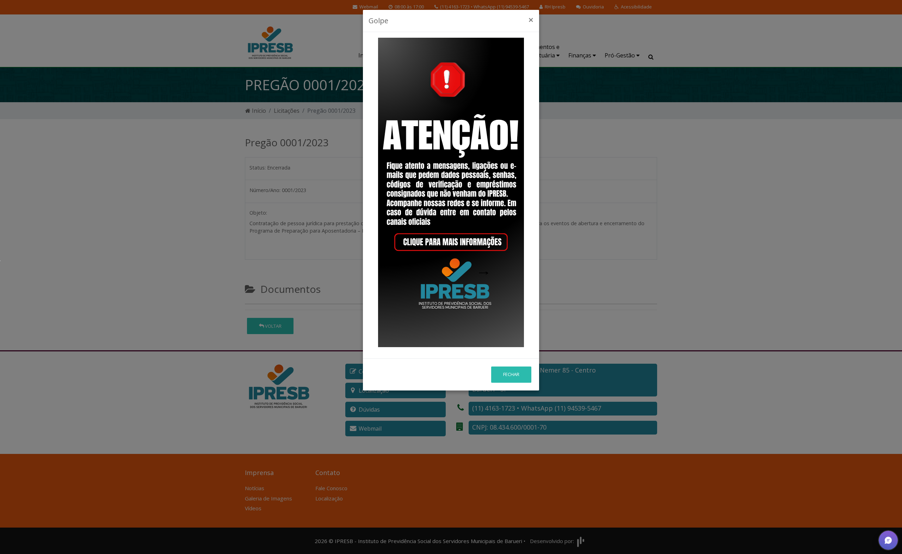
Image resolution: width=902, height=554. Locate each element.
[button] (888, 540)
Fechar (511, 374)
